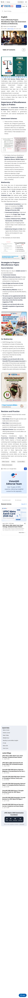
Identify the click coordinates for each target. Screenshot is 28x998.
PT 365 (4, 743)
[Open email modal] (3, 2)
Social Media (20, 2)
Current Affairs (21, 461)
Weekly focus (6, 738)
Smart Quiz (5, 748)
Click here (21, 824)
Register (19, 6)
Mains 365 (5, 745)
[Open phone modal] (1, 2)
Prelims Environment (7, 465)
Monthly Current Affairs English (10, 740)
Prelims (13, 461)
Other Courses (5, 461)
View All (23, 504)
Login (23, 6)
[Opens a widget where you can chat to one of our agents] (23, 995)
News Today (6, 735)
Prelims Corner (6, 732)
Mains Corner (6, 730)
